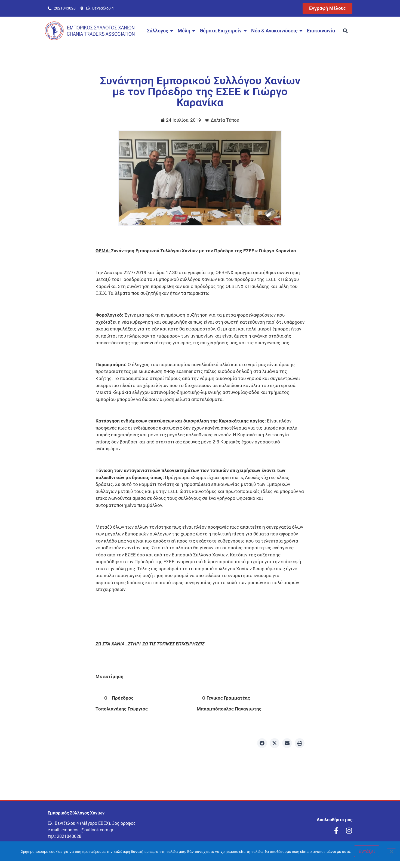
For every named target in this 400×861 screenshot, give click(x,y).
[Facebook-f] (336, 830)
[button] (345, 30)
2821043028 (69, 836)
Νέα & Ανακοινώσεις (274, 30)
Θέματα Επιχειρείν (221, 30)
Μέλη (184, 30)
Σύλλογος (157, 30)
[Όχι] (391, 850)
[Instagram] (349, 830)
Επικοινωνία (321, 30)
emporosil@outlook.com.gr (87, 829)
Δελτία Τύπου (225, 120)
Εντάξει (367, 851)
